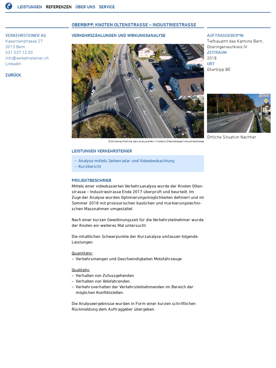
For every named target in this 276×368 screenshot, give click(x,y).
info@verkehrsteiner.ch (27, 57)
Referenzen (59, 6)
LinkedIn (13, 63)
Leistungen (30, 6)
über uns (85, 6)
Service (107, 6)
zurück (13, 74)
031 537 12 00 (19, 52)
